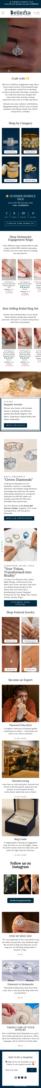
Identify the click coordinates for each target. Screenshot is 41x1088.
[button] (24, 287)
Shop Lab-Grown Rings (19, 518)
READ (20, 954)
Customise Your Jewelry (20, 603)
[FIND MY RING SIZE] (20, 922)
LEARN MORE (20, 738)
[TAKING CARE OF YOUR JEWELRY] (20, 1013)
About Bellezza (15, 425)
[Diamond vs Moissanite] (20, 970)
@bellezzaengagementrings (20, 900)
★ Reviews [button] (2, 546)
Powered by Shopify (20, 1086)
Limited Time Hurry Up (20, 223)
